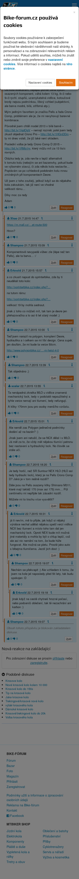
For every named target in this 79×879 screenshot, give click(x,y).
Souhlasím (66, 82)
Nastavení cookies (40, 82)
